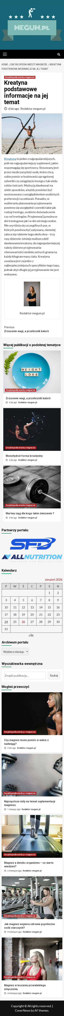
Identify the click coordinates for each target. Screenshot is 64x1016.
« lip (31, 635)
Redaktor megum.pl (32, 108)
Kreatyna (10, 159)
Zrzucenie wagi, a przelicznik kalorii (26, 329)
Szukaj (54, 675)
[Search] (59, 54)
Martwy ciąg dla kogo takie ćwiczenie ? (30, 513)
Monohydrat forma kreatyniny (24, 455)
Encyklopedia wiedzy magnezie (19, 77)
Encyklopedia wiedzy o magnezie (19, 732)
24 (6, 622)
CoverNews (22, 1010)
